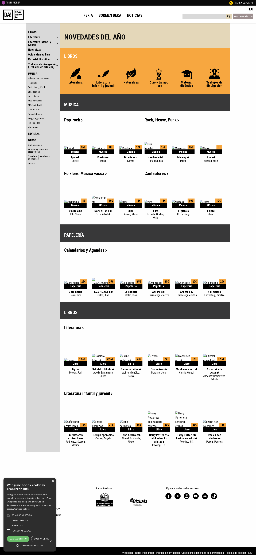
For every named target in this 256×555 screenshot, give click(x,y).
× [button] (52, 481)
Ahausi (211, 159)
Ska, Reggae (34, 91)
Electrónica (33, 127)
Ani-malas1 (159, 293)
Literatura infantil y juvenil (87, 393)
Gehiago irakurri (22, 509)
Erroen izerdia (158, 371)
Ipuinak (75, 159)
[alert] (29, 515)
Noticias (134, 15)
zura (155, 214)
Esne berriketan (131, 438)
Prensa (238, 2)
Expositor (248, 2)
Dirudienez (130, 159)
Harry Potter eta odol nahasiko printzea (159, 440)
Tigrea (75, 371)
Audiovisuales (35, 145)
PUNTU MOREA (12, 2)
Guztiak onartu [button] (18, 538)
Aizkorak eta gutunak (214, 374)
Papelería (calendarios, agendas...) (39, 157)
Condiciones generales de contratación (202, 552)
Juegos (31, 163)
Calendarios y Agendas (84, 250)
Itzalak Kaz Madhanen (214, 438)
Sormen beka (110, 15)
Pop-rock (72, 119)
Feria (88, 15)
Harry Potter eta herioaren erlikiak (186, 438)
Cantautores (34, 109)
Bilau (130, 212)
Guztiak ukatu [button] (41, 538)
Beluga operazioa (103, 436)
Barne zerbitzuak (131, 373)
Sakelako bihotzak (103, 373)
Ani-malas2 (187, 293)
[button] (8, 515)
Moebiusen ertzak (186, 371)
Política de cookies (236, 552)
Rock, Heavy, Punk (36, 87)
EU (251, 9)
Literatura (72, 327)
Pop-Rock (32, 82)
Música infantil (35, 105)
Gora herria (75, 293)
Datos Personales (144, 552)
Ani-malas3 (214, 293)
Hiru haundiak (156, 159)
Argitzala (183, 212)
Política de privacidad (168, 552)
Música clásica (35, 100)
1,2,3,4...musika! (103, 293)
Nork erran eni (103, 212)
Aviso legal (127, 552)
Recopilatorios (35, 114)
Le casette (131, 293)
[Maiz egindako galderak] (231, 2)
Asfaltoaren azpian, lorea (75, 440)
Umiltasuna (75, 212)
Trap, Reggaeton (36, 118)
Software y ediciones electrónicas (38, 150)
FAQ (250, 552)
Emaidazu (102, 159)
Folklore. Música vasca (38, 78)
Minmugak (183, 159)
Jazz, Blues (33, 96)
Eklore (211, 212)
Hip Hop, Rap (34, 122)
